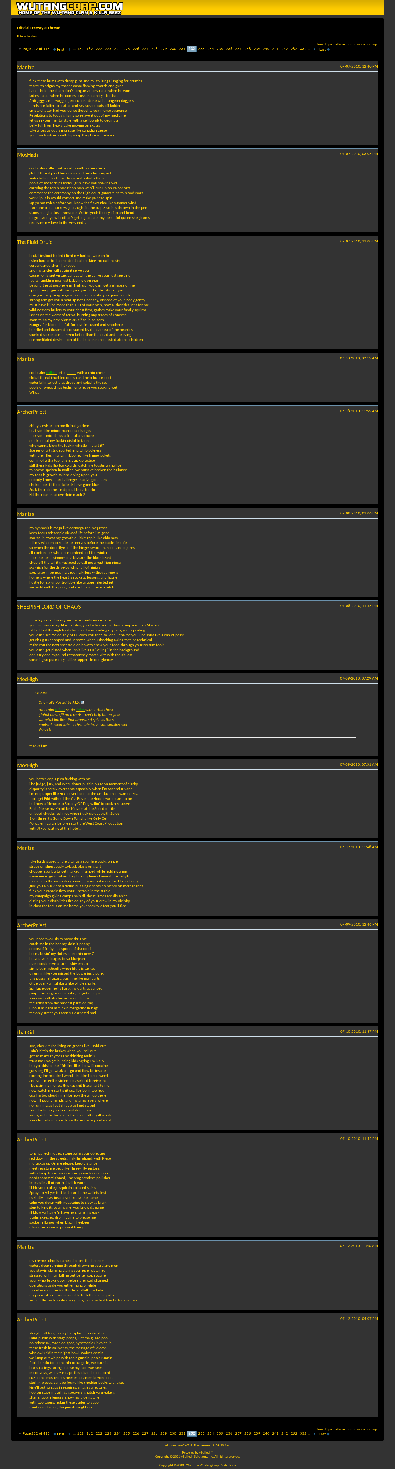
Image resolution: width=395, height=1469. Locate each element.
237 (238, 49)
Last (322, 50)
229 (163, 49)
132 (80, 49)
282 (294, 49)
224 (117, 49)
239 (257, 49)
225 (126, 49)
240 (266, 49)
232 (192, 49)
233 (201, 49)
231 (182, 49)
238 (247, 49)
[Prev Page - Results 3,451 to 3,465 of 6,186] (69, 49)
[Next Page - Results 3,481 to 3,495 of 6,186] (314, 49)
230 (173, 49)
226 (136, 49)
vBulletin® (206, 1452)
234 (210, 49)
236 (229, 49)
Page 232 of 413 (36, 49)
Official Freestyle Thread (38, 28)
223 (108, 49)
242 (284, 49)
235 (220, 49)
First (60, 50)
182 (89, 49)
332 (303, 49)
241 (275, 49)
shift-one (230, 1465)
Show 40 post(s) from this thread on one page (347, 44)
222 (99, 49)
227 (145, 49)
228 (154, 49)
